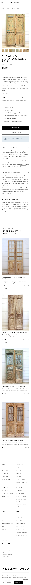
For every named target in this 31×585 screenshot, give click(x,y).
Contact (18, 515)
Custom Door (20, 518)
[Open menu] (2, 2)
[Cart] (28, 2)
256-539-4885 (5, 556)
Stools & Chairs (6, 496)
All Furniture (5, 490)
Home (3, 8)
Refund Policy (20, 526)
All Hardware (19, 490)
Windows (18, 476)
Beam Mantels (20, 470)
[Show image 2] (6, 50)
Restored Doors (6, 470)
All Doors (4, 468)
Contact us (23, 164)
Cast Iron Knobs (20, 507)
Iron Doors (5, 482)
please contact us (6, 101)
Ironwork (18, 473)
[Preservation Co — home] (15, 2)
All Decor (4, 515)
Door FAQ (19, 520)
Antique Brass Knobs (21, 496)
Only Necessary (7, 582)
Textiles (4, 529)
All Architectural (20, 468)
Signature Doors (15, 8)
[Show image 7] (24, 50)
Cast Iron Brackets (21, 504)
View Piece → (5, 288)
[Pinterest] (9, 543)
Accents (4, 518)
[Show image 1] (3, 50)
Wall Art (4, 520)
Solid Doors (5, 473)
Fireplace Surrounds (21, 482)
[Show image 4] (13, 50)
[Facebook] (6, 543)
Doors (7, 8)
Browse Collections (21, 535)
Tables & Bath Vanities (8, 493)
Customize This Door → (15, 132)
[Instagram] (2, 543)
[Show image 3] (10, 50)
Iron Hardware (20, 493)
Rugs (3, 526)
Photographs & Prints (7, 523)
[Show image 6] (20, 50)
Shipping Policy (20, 523)
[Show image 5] (17, 50)
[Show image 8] (27, 50)
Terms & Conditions (21, 532)
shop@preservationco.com (9, 559)
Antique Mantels (20, 479)
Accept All (18, 582)
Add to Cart (15, 127)
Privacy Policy (20, 529)
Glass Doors (5, 476)
